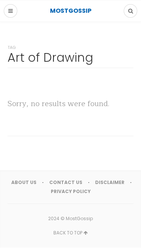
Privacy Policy (71, 191)
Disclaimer (109, 182)
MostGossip (79, 218)
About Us (23, 182)
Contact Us (65, 182)
